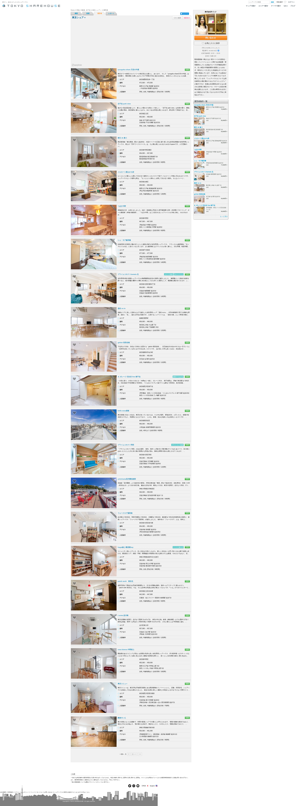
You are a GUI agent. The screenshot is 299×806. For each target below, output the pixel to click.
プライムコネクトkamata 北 (128, 274)
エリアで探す (263, 6)
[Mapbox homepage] (77, 65)
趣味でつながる (178, 376)
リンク (33, 792)
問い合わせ (210, 38)
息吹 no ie (121, 308)
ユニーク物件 (169, 274)
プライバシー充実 (177, 445)
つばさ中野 (122, 206)
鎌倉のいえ (122, 718)
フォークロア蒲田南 (125, 513)
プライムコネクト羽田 (126, 445)
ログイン (291, 2)
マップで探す (251, 6)
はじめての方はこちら (83, 792)
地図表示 (187, 18)
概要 (76, 13)
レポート (111, 13)
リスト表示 (177, 18)
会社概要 (3, 792)
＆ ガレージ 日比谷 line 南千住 (129, 377)
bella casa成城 (123, 411)
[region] (131, 43)
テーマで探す (276, 6)
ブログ (292, 6)
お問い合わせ (48, 792)
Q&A (286, 6)
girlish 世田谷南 (124, 342)
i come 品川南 (123, 615)
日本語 (144, 785)
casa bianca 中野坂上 (126, 649)
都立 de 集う (122, 138)
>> (140, 754)
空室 (187, 69)
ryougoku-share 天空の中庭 (128, 69)
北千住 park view (124, 104)
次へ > (134, 754)
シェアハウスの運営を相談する (64, 792)
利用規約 (10, 792)
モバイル (39, 792)
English (152, 786)
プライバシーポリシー (22, 792)
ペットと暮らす (178, 547)
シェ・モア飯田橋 (124, 240)
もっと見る (224, 216)
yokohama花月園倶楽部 (127, 479)
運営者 (99, 13)
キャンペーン (179, 274)
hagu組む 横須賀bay (125, 547)
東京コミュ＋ (123, 684)
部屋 (87, 13)
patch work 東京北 (126, 581)
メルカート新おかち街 (126, 172)
